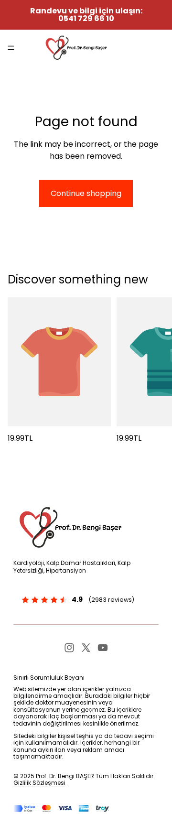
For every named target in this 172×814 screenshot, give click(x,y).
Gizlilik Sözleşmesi (39, 783)
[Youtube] (102, 647)
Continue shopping (86, 193)
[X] (86, 647)
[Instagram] (69, 647)
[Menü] (11, 48)
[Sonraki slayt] (153, 370)
